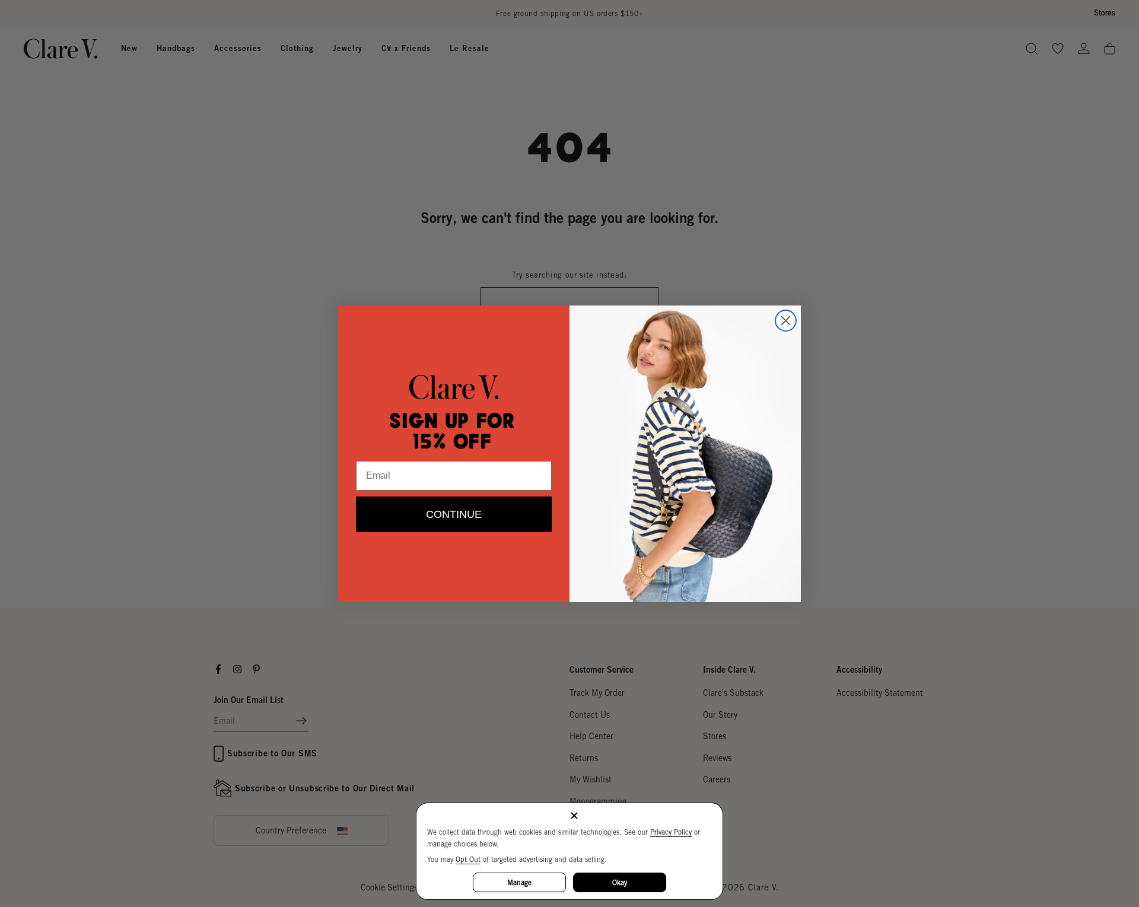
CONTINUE (454, 514)
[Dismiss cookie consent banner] (574, 816)
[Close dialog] (785, 320)
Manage (519, 882)
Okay (619, 882)
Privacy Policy (671, 832)
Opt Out (468, 859)
